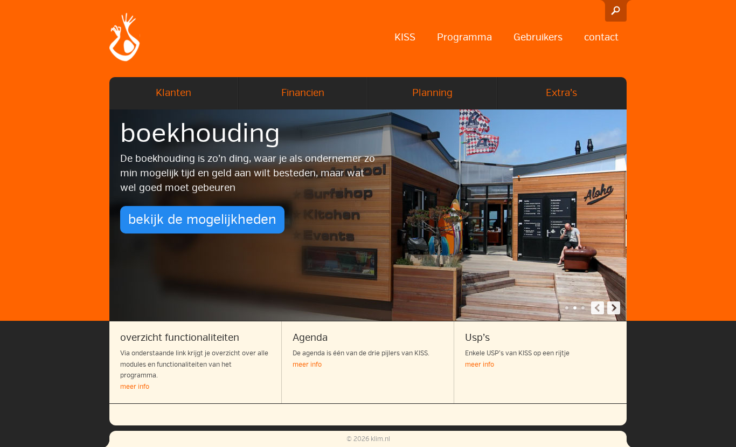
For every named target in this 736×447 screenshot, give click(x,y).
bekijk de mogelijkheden (202, 219)
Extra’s (561, 93)
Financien (302, 93)
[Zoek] (616, 11)
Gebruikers (538, 37)
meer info (134, 387)
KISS (404, 37)
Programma (464, 37)
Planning (432, 93)
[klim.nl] (124, 38)
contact (601, 37)
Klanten (173, 93)
